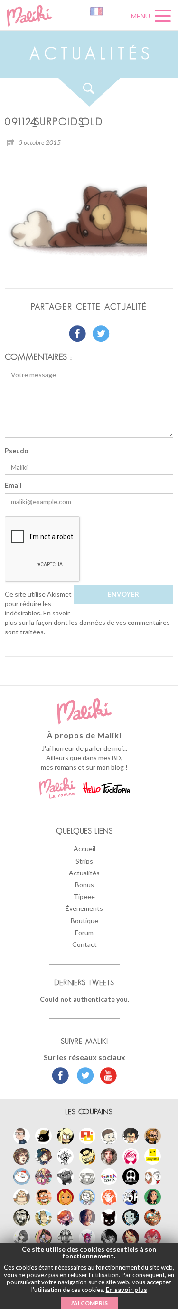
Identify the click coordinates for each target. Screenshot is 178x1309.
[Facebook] (60, 1076)
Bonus (84, 885)
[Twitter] (82, 1076)
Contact (84, 944)
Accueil (84, 849)
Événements (84, 908)
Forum (84, 932)
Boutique (84, 921)
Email (13, 485)
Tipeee (84, 896)
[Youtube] (106, 1076)
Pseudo (16, 450)
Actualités (84, 873)
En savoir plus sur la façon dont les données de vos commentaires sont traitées (87, 622)
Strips (84, 861)
